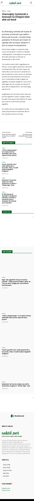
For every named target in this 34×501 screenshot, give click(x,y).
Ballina (4, 11)
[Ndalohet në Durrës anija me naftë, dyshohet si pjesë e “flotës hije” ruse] (26, 182)
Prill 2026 (6, 476)
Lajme (9, 11)
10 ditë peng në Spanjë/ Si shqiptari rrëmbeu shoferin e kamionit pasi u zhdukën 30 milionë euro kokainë (9, 198)
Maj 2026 (6, 473)
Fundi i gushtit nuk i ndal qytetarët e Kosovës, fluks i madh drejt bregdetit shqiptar (10, 167)
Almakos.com (6, 488)
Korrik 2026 (6, 467)
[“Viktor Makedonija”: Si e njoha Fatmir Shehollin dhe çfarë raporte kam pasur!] (26, 152)
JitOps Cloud (6, 490)
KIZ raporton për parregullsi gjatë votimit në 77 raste (25, 136)
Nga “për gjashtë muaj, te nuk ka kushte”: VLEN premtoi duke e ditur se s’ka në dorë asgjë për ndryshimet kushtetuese (16, 282)
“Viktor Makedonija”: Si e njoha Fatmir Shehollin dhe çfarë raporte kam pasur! (9, 152)
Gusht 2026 (6, 464)
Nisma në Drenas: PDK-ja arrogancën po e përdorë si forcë (9, 136)
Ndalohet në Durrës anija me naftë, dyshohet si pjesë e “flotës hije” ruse (9, 182)
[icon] (12, 416)
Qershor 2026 (7, 470)
